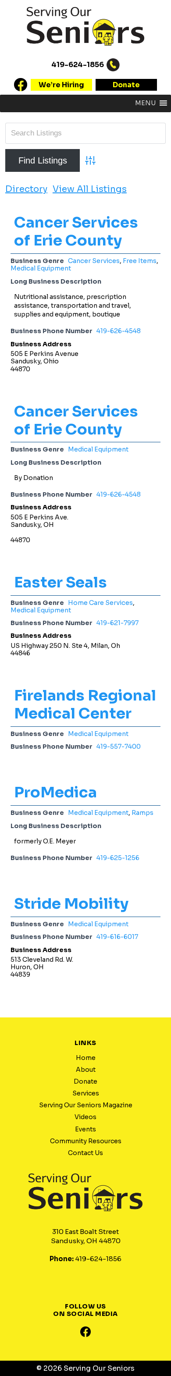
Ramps (142, 813)
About (86, 1070)
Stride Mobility (71, 903)
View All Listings (90, 189)
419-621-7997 (117, 623)
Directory (26, 189)
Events (85, 1129)
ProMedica (55, 792)
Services (85, 1093)
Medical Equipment (41, 268)
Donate (126, 84)
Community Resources (85, 1141)
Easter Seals (60, 582)
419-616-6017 (117, 937)
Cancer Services (94, 261)
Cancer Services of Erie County (76, 231)
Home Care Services (100, 603)
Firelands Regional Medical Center (85, 704)
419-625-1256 (117, 858)
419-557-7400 (118, 746)
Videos (85, 1117)
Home (86, 1058)
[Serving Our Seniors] (85, 50)
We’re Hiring (61, 84)
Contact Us (85, 1153)
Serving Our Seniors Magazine (85, 1105)
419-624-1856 (77, 64)
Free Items (140, 261)
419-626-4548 (118, 331)
